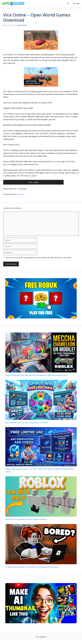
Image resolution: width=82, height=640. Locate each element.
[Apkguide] (13, 3)
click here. (20, 194)
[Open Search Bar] (68, 3)
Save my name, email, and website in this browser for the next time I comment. (39, 257)
